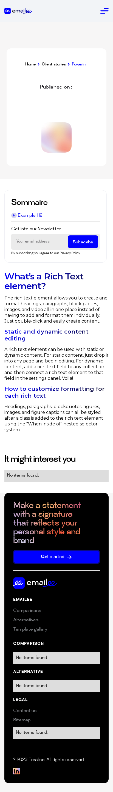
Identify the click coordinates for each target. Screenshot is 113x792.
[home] (18, 11)
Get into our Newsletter (36, 229)
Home (30, 64)
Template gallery (30, 629)
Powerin (79, 64)
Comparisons (27, 611)
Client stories (54, 64)
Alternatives (25, 620)
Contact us (24, 711)
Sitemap (22, 720)
